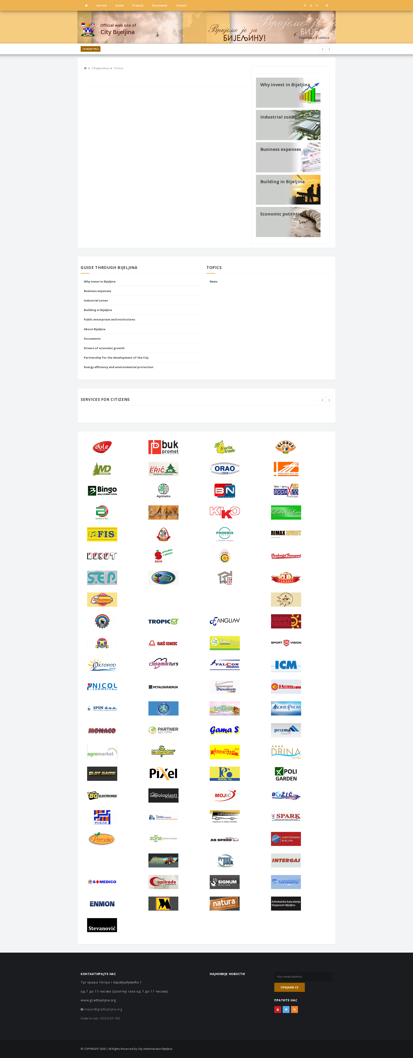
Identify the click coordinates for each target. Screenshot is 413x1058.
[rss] (317, 5)
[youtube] (311, 5)
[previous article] (329, 49)
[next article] (322, 49)
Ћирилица (306, 37)
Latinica (323, 37)
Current (101, 5)
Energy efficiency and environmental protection (118, 367)
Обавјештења (91, 48)
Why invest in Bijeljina (100, 281)
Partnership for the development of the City (116, 357)
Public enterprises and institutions (109, 319)
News (213, 281)
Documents (159, 5)
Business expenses (97, 291)
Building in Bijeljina (98, 310)
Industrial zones (96, 300)
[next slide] (329, 400)
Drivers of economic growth (104, 348)
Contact (181, 5)
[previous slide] (322, 400)
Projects (137, 5)
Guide (119, 5)
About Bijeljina (94, 329)
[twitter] (305, 5)
